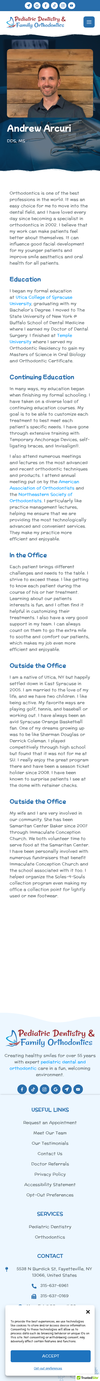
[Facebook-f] (45, 5)
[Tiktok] (54, 5)
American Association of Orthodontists (44, 485)
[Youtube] (71, 5)
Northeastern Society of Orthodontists (41, 497)
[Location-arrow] (28, 5)
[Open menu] (89, 22)
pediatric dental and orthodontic (48, 1065)
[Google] (37, 5)
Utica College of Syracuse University (41, 300)
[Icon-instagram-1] (62, 5)
